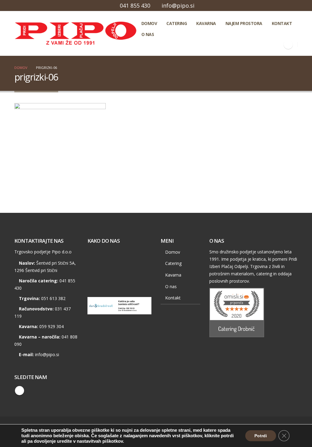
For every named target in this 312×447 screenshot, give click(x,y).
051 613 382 (53, 298)
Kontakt (282, 23)
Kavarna (206, 23)
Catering (176, 23)
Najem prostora (243, 23)
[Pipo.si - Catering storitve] (75, 33)
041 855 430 (135, 5)
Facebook (19, 390)
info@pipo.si (177, 5)
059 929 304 (51, 326)
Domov (149, 23)
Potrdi (260, 435)
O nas (147, 34)
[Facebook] (288, 44)
